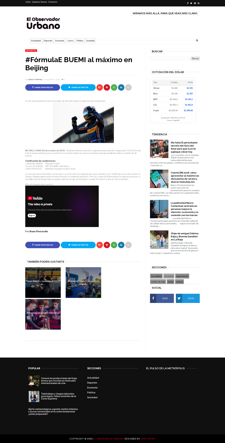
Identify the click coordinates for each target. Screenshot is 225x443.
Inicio (28, 1)
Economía (59, 40)
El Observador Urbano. (109, 438)
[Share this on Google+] (99, 87)
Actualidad (36, 40)
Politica (80, 40)
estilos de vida (158, 281)
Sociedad (90, 40)
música (179, 281)
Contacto (52, 1)
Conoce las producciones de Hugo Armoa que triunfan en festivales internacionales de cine (59, 380)
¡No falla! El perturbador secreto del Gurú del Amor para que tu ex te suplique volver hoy (184, 147)
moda (170, 281)
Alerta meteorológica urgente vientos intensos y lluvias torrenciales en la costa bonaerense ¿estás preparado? (53, 411)
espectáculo (182, 276)
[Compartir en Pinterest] (128, 87)
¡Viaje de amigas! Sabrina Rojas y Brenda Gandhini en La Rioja (185, 236)
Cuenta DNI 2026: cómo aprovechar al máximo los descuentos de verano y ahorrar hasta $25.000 (185, 177)
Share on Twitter (79, 87)
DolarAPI (176, 120)
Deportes (48, 40)
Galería (70, 40)
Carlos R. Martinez (35, 79)
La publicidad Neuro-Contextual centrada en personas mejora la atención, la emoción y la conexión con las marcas (184, 209)
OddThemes (148, 438)
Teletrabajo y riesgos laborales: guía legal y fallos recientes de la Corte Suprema (58, 396)
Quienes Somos (39, 1)
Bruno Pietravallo (39, 231)
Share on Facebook (43, 87)
